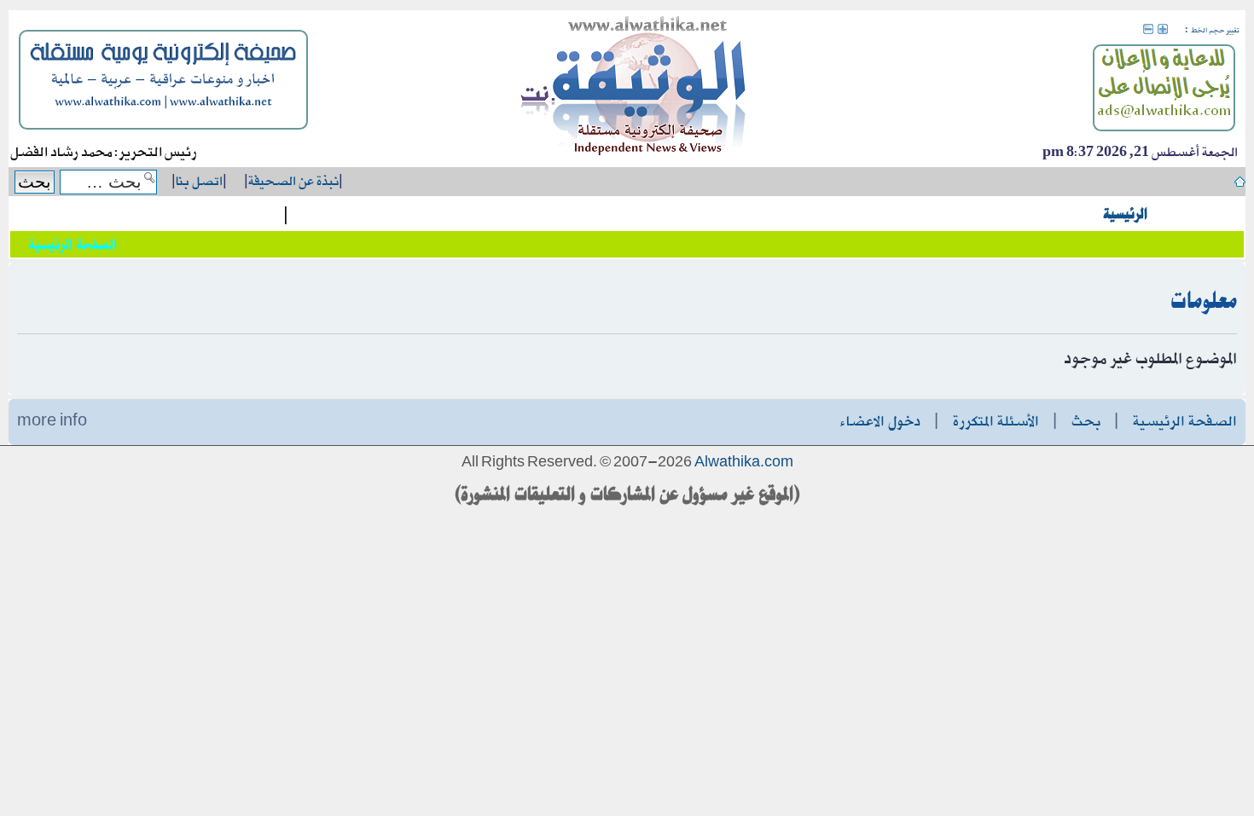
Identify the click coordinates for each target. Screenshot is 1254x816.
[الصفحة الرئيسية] (634, 88)
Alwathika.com (743, 463)
